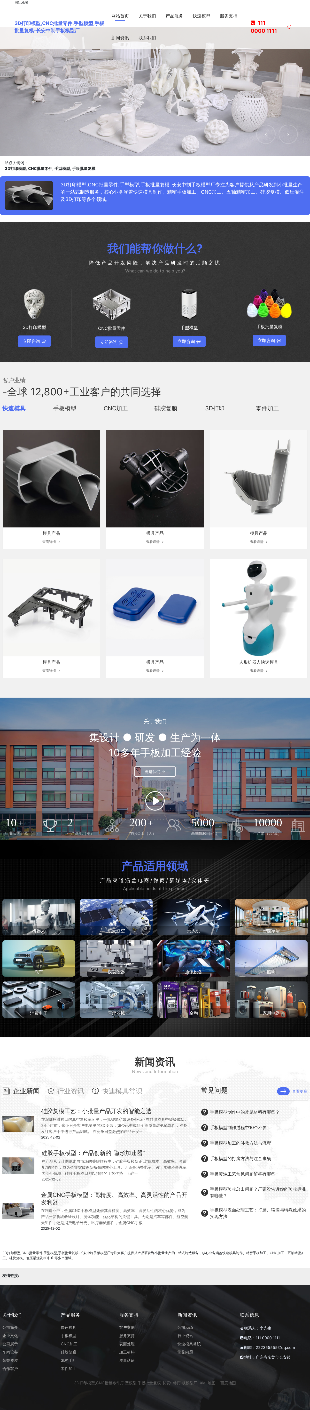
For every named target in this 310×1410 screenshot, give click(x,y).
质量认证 (127, 1360)
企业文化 (10, 1335)
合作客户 (10, 1368)
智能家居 (271, 930)
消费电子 (38, 1013)
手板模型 (68, 1335)
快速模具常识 (189, 1343)
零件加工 (68, 1368)
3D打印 (67, 1360)
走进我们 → (155, 771)
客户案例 (127, 1327)
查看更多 (300, 1091)
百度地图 (228, 1382)
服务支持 (127, 1335)
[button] (266, 134)
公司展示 (10, 1343)
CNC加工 (69, 1343)
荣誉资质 (10, 1360)
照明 (271, 971)
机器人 (38, 930)
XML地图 (208, 1382)
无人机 (193, 930)
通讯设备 (193, 971)
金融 (193, 1013)
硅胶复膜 (68, 1352)
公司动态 (185, 1327)
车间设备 (10, 1352)
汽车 (38, 971)
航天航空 (116, 930)
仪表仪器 (116, 971)
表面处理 (127, 1343)
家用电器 (271, 1013)
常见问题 (185, 1352)
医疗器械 (116, 1013)
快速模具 (68, 1327)
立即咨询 (31, 341)
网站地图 (21, 2)
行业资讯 (185, 1335)
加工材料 (127, 1352)
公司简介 (10, 1327)
